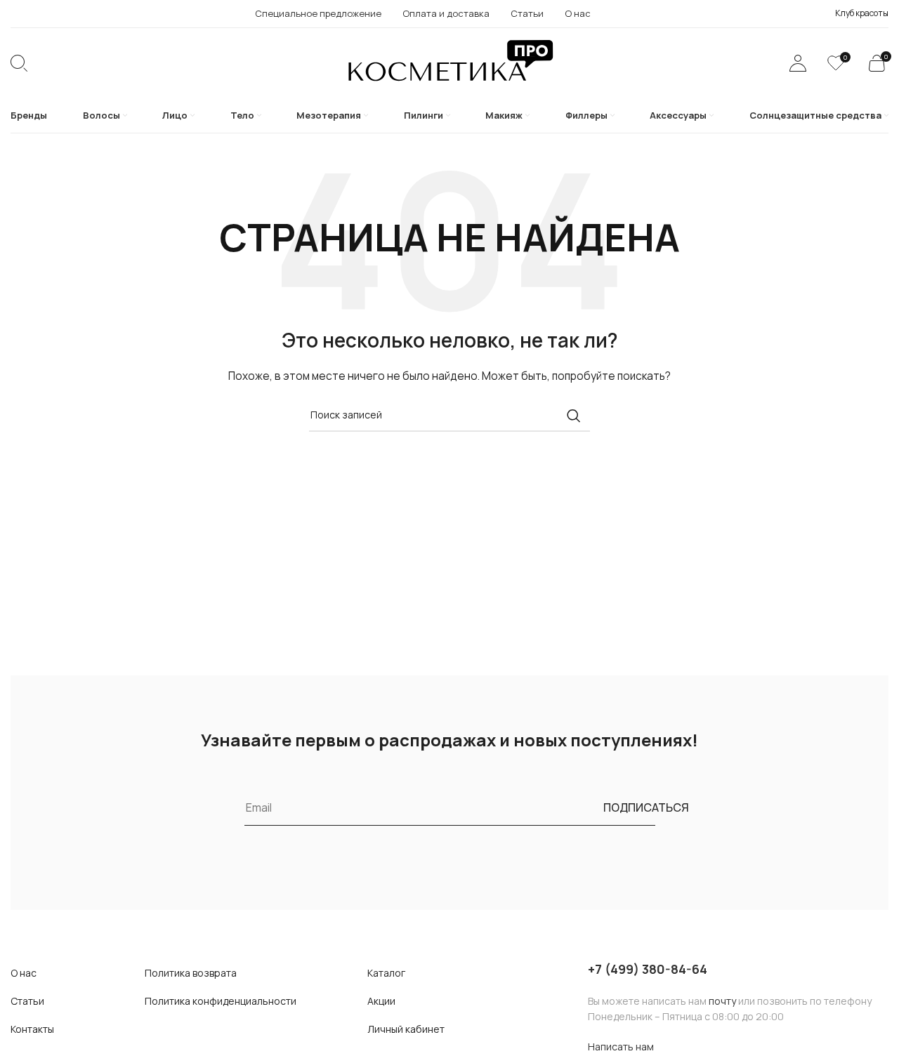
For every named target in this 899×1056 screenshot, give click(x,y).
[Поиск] (19, 63)
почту (722, 1001)
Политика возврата (191, 972)
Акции (381, 1001)
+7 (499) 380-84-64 (647, 969)
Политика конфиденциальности (220, 1001)
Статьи (27, 1001)
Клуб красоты (861, 13)
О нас (24, 972)
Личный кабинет (406, 1029)
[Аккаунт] (797, 63)
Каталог (386, 972)
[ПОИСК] (574, 416)
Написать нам (621, 1046)
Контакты (32, 1029)
